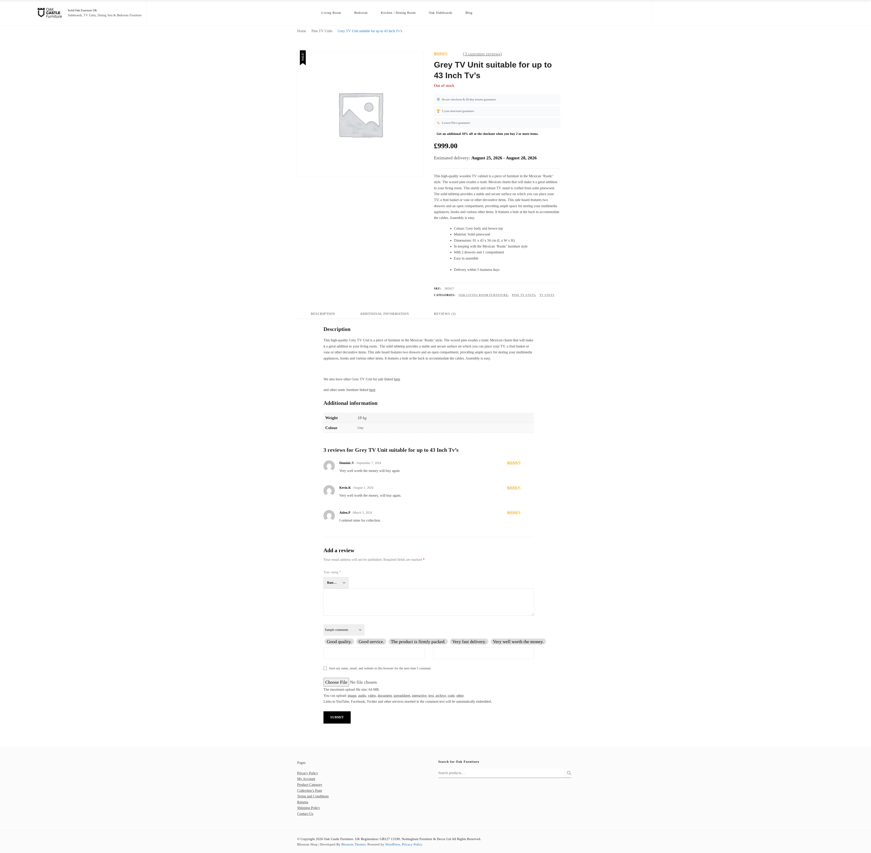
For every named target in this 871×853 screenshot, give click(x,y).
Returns (302, 802)
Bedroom (361, 13)
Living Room (331, 13)
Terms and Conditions (313, 796)
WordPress (392, 844)
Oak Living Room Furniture (483, 295)
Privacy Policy (307, 773)
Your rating (332, 572)
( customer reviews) (482, 53)
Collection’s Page (309, 790)
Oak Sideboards (440, 13)
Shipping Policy (308, 808)
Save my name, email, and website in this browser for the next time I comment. (380, 668)
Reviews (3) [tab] (445, 314)
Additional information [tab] (384, 314)
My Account (306, 779)
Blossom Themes (353, 844)
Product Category (309, 785)
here (397, 379)
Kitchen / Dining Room (398, 13)
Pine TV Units (523, 295)
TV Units (546, 295)
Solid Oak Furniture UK (82, 10)
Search (567, 773)
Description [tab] (323, 314)
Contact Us (305, 814)
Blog (468, 13)
